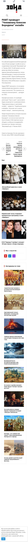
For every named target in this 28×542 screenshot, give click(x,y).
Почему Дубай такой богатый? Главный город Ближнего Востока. (13, 459)
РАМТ (12, 135)
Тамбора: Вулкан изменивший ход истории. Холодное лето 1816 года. (14, 338)
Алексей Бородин (19, 135)
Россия (15, 133)
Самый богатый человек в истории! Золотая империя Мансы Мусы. (12, 289)
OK (3, 539)
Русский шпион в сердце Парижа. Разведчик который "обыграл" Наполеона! (12, 411)
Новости (4, 32)
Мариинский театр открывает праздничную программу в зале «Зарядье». (12, 215)
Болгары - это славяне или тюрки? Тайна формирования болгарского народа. (13, 435)
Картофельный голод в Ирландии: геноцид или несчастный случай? (11, 314)
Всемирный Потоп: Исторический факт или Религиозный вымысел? (11, 362)
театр (8, 135)
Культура (10, 133)
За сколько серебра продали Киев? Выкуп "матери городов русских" (13, 386)
